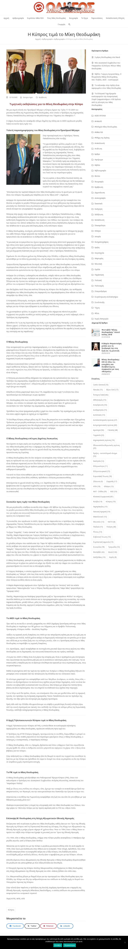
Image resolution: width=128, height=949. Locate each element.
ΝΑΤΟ (111, 522)
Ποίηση (111, 527)
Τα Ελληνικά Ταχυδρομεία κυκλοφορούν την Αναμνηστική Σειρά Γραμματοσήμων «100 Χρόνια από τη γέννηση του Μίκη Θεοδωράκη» (106, 99)
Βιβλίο (97, 165)
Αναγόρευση (100, 405)
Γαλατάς (113, 430)
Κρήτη (97, 247)
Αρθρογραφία (47, 39)
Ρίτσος (97, 532)
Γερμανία (98, 435)
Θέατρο (98, 231)
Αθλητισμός (99, 400)
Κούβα (97, 501)
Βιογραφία (99, 181)
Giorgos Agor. (28, 97)
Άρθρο (97, 154)
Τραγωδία (114, 547)
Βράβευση (43, 97)
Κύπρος (11, 910)
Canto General (100, 384)
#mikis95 (98, 121)
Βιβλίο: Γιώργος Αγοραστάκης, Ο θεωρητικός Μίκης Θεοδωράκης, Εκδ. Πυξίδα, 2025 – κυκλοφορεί (106, 77)
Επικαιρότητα (100, 225)
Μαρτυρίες (99, 258)
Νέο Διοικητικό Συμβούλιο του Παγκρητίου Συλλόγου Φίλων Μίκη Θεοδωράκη (106, 66)
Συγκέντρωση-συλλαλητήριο (106, 297)
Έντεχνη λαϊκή (100, 395)
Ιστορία (98, 236)
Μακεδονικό (100, 516)
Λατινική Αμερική (101, 511)
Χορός (113, 557)
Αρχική (37, 39)
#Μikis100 (99, 132)
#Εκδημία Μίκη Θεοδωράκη (106, 127)
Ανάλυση (98, 148)
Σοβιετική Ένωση (102, 537)
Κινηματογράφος (101, 242)
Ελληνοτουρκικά (101, 471)
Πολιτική (98, 280)
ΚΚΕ (113, 491)
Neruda (98, 389)
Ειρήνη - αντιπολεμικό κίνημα (105, 454)
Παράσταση (99, 275)
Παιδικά (98, 527)
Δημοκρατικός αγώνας (104, 440)
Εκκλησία (98, 461)
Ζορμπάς (111, 481)
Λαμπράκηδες (100, 506)
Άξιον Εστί (112, 389)
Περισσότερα (69, 945)
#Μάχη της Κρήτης (102, 137)
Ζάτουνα (98, 481)
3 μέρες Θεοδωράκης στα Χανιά (107, 57)
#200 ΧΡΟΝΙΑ (100, 115)
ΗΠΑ (96, 486)
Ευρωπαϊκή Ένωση (102, 476)
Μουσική (98, 264)
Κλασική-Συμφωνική (103, 496)
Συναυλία (99, 547)
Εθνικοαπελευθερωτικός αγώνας (106, 446)
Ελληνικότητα (100, 466)
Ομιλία (97, 269)
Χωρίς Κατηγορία (101, 319)
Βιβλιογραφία (100, 170)
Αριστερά (98, 430)
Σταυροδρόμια (100, 291)
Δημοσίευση (100, 192)
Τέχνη (97, 308)
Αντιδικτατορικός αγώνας (105, 420)
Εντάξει (58, 945)
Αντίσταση (99, 415)
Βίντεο (97, 176)
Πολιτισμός (99, 286)
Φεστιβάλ (98, 552)
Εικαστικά (98, 203)
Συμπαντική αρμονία (103, 542)
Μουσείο (98, 522)
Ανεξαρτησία (100, 410)
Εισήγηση (98, 209)
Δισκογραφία (100, 198)
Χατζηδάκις (99, 557)
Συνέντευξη (99, 302)
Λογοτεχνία (99, 253)
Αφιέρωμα (99, 159)
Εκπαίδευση (99, 220)
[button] (69, 24)
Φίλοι (97, 313)
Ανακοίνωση (100, 143)
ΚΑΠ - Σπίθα (100, 491)
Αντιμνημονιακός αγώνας (105, 425)
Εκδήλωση (99, 214)
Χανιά (112, 552)
